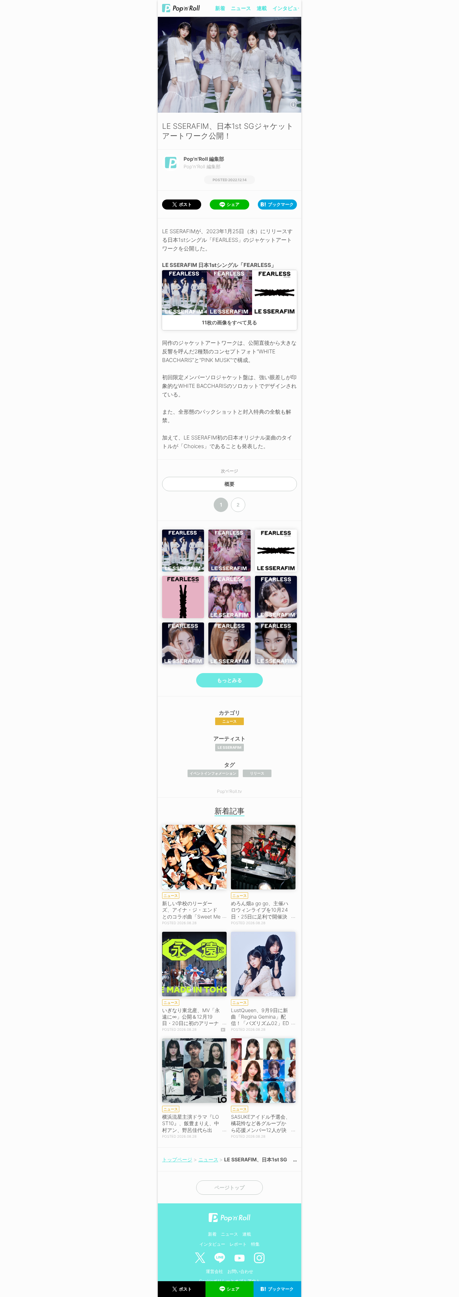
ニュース (241, 8)
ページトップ (229, 1187)
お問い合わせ (240, 1271)
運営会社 (214, 1271)
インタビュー (288, 8)
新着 (220, 8)
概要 (229, 484)
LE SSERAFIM (229, 747)
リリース (257, 773)
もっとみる (229, 680)
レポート (238, 1244)
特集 (255, 1244)
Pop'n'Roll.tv (229, 791)
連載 (262, 8)
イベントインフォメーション (213, 773)
